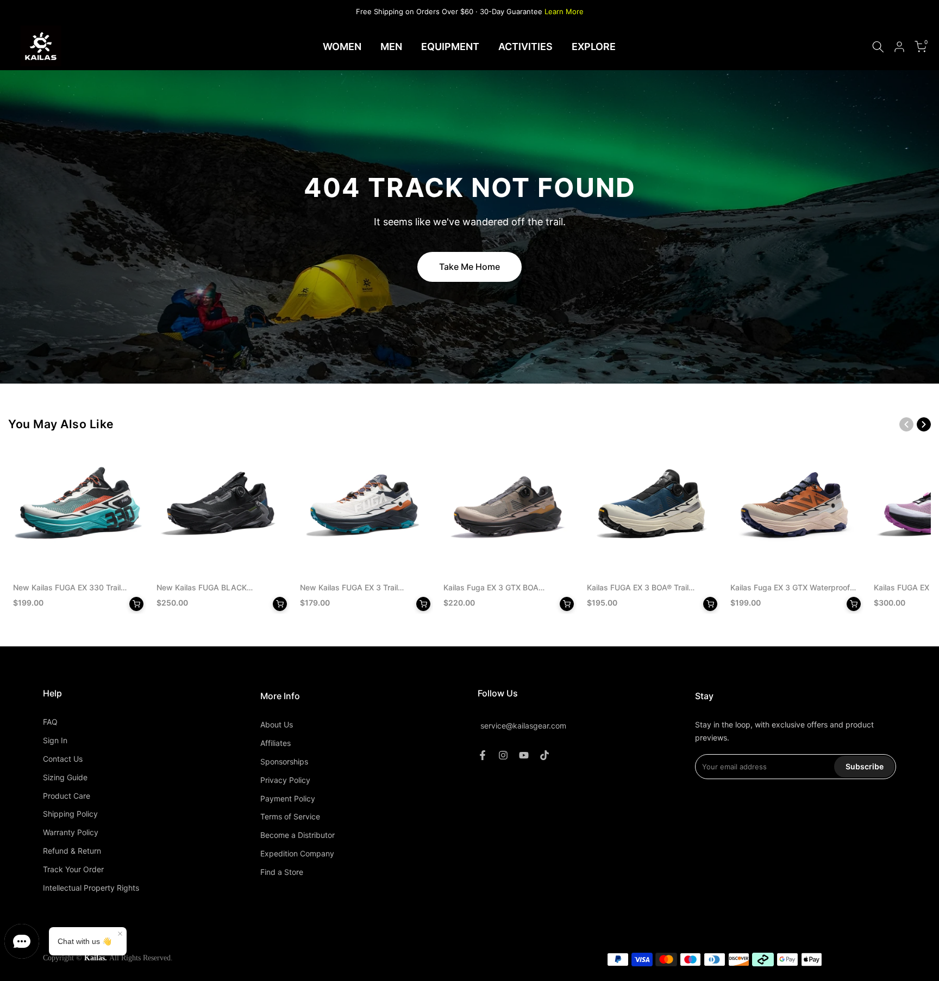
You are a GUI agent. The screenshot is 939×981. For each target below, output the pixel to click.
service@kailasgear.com (523, 726)
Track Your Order (73, 869)
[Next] (924, 424)
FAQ (50, 721)
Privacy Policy (285, 780)
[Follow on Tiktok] (544, 755)
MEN (391, 46)
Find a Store (281, 872)
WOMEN (342, 46)
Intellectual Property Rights (91, 887)
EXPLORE (594, 46)
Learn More (564, 11)
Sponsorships (284, 761)
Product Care (66, 795)
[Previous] (906, 424)
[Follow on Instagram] (503, 755)
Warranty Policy (70, 832)
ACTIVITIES (525, 46)
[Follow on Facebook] (482, 755)
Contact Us (63, 758)
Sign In (55, 740)
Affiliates (275, 743)
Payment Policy (287, 798)
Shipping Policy (70, 813)
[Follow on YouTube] (524, 755)
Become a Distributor (297, 835)
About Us (276, 724)
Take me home (469, 266)
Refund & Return (72, 850)
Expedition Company (297, 853)
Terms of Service (290, 816)
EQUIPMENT (450, 46)
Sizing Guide (65, 777)
